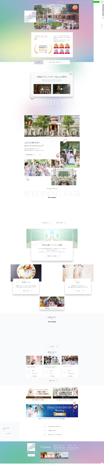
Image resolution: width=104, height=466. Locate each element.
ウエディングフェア (103, 8)
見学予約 (103, 13)
